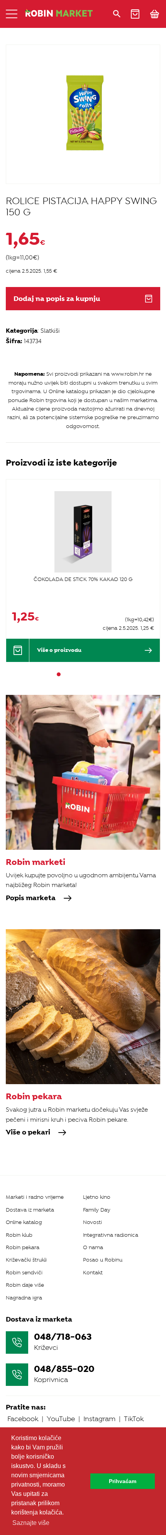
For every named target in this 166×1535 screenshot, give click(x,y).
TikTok (134, 1419)
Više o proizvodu (59, 649)
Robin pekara (22, 1247)
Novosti (92, 1222)
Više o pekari (28, 1132)
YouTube (61, 1419)
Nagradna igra (24, 1298)
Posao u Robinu (102, 1260)
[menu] (11, 14)
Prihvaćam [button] (122, 1481)
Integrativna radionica (110, 1235)
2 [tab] (66, 674)
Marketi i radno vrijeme (35, 1197)
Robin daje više (25, 1285)
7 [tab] (100, 674)
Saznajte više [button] (30, 1523)
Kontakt (93, 1272)
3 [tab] (73, 674)
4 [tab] (79, 674)
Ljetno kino (96, 1197)
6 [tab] (93, 674)
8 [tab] (107, 674)
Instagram (99, 1419)
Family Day (96, 1210)
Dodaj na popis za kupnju (57, 298)
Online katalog (24, 1222)
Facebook (22, 1419)
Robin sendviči (24, 1272)
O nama (93, 1247)
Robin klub (19, 1235)
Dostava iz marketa (30, 1210)
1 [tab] (59, 674)
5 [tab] (86, 674)
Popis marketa (31, 898)
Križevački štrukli (26, 1260)
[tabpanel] (83, 570)
